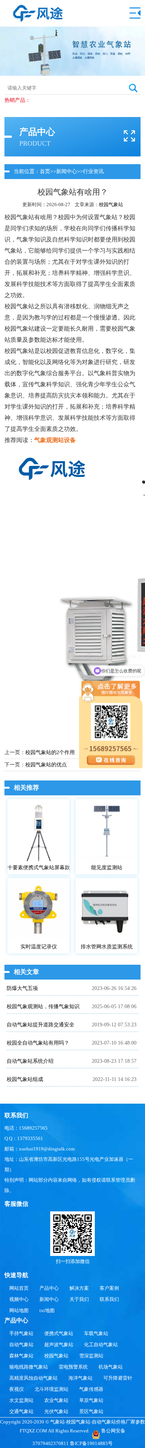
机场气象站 (111, 1367)
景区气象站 (91, 1411)
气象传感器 (91, 1389)
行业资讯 (93, 171)
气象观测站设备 (55, 440)
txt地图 (47, 1310)
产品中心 (49, 1288)
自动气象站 (21, 1344)
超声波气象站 (58, 1344)
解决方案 (79, 1288)
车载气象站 (96, 1333)
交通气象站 (21, 1411)
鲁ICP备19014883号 (91, 1443)
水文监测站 (21, 1400)
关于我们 (79, 1299)
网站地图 (19, 1310)
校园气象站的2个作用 (50, 752)
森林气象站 (21, 1355)
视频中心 (19, 1299)
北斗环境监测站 (51, 1389)
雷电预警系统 (73, 1367)
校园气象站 (111, 204)
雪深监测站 (91, 1355)
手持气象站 (21, 1333)
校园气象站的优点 (46, 764)
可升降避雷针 (117, 1378)
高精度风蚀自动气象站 (33, 1378)
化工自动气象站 (101, 1344)
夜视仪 (16, 1389)
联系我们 (109, 1299)
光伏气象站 (56, 1411)
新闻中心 (66, 171)
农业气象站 (56, 1400)
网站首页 (19, 1288)
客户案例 (109, 1288)
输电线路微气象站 (28, 1367)
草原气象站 (91, 1400)
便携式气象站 (58, 1333)
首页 (45, 171)
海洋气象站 (80, 1378)
